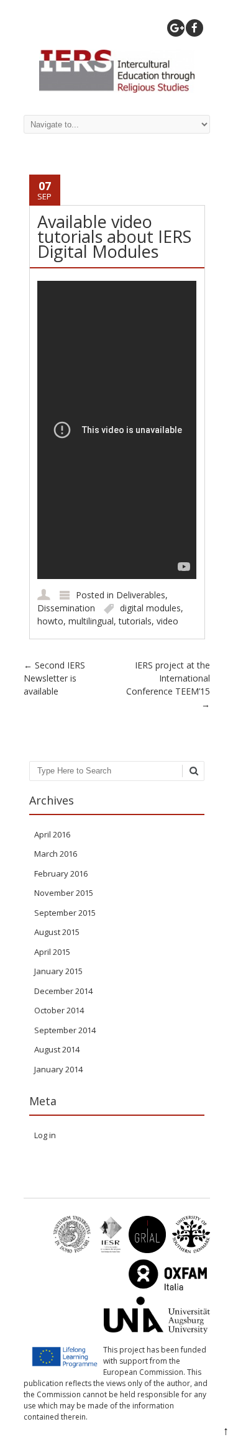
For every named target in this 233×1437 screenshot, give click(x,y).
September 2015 (65, 912)
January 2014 (58, 1069)
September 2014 (65, 1030)
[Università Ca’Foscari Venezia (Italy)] (69, 1250)
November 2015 (63, 892)
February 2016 (61, 873)
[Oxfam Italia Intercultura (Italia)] (164, 1290)
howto (50, 621)
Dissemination (66, 608)
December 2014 (63, 991)
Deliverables (140, 595)
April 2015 (52, 951)
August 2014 (57, 1049)
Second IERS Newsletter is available (54, 678)
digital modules (150, 608)
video (167, 621)
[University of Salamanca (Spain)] (144, 1250)
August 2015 (57, 931)
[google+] (176, 28)
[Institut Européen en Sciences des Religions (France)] (107, 1250)
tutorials (135, 621)
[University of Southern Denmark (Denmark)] (188, 1250)
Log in (45, 1135)
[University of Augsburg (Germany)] (153, 1331)
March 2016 (55, 853)
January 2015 (58, 971)
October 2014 (59, 1010)
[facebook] (194, 28)
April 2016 (52, 834)
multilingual (91, 621)
